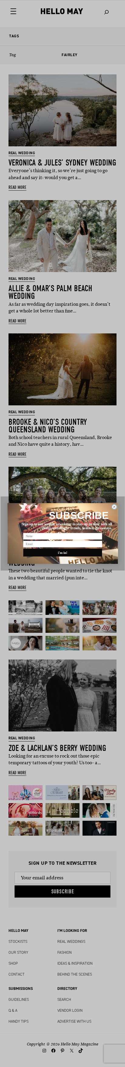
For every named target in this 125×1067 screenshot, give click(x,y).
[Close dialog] (114, 507)
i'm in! (62, 552)
